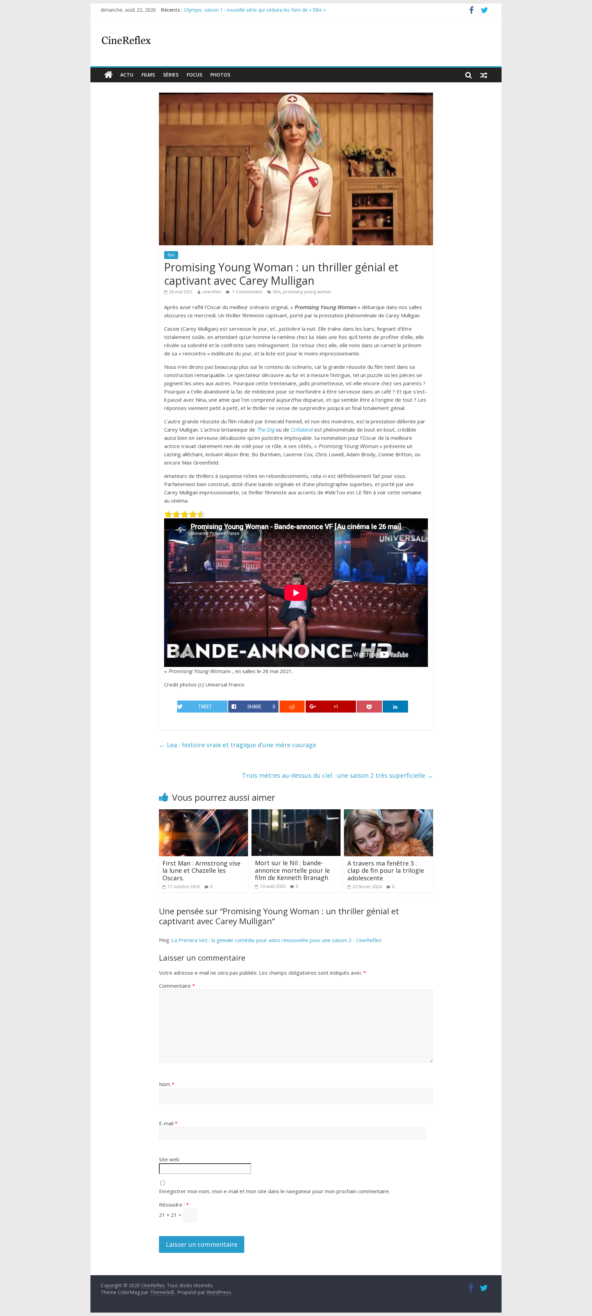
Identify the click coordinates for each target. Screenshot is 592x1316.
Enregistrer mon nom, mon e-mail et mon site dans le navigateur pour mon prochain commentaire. (274, 1191)
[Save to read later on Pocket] (369, 707)
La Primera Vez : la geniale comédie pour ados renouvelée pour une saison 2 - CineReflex (277, 940)
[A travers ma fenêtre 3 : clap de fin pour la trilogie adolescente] (388, 813)
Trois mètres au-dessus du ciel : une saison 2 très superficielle (337, 775)
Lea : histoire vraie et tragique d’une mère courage (237, 745)
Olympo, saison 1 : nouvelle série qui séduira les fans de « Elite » (255, 10)
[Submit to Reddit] (292, 707)
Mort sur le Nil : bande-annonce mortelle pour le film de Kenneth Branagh (292, 870)
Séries (170, 74)
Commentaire (177, 985)
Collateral (302, 429)
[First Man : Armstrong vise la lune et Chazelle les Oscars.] (203, 813)
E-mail (168, 1123)
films (148, 74)
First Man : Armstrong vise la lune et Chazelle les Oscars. (201, 870)
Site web (169, 1159)
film (171, 255)
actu (126, 74)
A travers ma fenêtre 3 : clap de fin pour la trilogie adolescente (385, 870)
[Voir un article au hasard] (483, 75)
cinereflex (211, 292)
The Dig (265, 429)
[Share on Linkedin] (395, 707)
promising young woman (307, 292)
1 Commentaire (246, 292)
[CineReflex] (108, 75)
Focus (194, 74)
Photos (220, 74)
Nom (166, 1084)
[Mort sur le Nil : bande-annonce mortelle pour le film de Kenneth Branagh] (296, 813)
